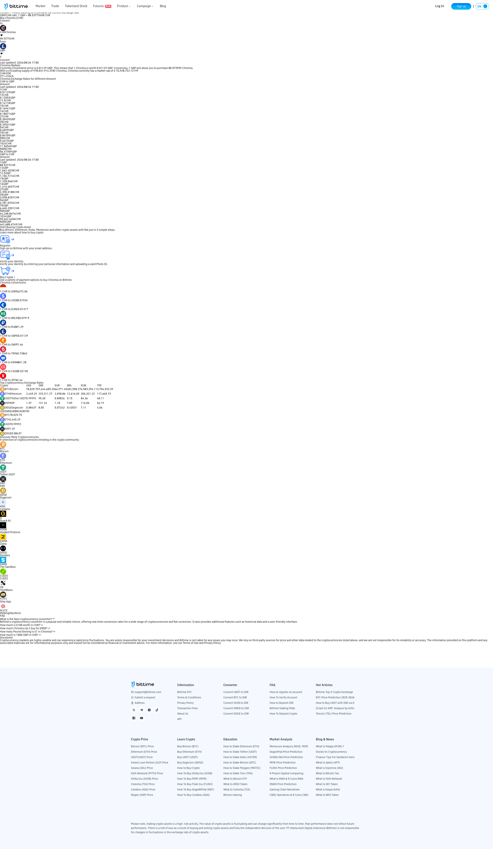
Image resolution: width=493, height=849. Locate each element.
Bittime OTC (184, 692)
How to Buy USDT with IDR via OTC (337, 703)
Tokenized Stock (76, 6)
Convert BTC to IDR (235, 697)
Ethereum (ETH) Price (144, 752)
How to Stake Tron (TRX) (238, 773)
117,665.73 (104, 394)
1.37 (29, 403)
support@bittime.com (148, 692)
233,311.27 (45, 394)
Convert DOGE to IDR (236, 713)
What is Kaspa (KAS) (328, 789)
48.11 (100, 398)
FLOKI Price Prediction (283, 768)
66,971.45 (61, 389)
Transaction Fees (187, 708)
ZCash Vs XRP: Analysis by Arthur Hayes (340, 708)
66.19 (100, 403)
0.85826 (60, 398)
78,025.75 (32, 389)
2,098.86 (60, 394)
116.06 (85, 403)
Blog (163, 6)
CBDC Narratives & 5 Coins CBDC (289, 795)
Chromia (17, 68)
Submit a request (145, 697)
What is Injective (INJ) (329, 768)
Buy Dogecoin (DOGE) (190, 762)
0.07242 (60, 407)
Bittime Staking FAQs (282, 708)
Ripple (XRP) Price (142, 795)
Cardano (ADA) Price (143, 789)
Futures (102, 6)
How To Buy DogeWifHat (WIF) (195, 789)
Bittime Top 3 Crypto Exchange (334, 692)
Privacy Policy (212, 643)
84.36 (84, 398)
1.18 (57, 403)
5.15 (69, 398)
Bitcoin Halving (232, 795)
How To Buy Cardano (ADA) (193, 795)
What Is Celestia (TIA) (236, 789)
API (179, 719)
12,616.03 (73, 394)
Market (40, 6)
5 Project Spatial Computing (286, 773)
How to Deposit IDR (281, 703)
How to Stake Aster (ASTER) (240, 757)
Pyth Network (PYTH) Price (147, 773)
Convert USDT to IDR (235, 692)
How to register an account (286, 692)
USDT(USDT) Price (142, 757)
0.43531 (72, 407)
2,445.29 (31, 394)
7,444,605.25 (47, 389)
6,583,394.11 (89, 389)
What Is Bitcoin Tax (327, 773)
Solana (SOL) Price (142, 768)
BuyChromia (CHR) (11, 18)
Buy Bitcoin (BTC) (188, 746)
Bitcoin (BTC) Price (142, 746)
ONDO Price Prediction (283, 784)
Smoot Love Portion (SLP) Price (149, 762)
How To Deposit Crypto (283, 713)
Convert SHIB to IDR (235, 703)
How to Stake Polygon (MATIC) (242, 768)
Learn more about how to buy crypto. (22, 232)
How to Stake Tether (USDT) (240, 752)
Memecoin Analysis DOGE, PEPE (289, 746)
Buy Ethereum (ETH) (189, 752)
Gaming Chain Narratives (285, 789)
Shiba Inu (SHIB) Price (144, 779)
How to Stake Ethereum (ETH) (241, 746)
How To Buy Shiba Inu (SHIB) (194, 773)
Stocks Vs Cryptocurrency (331, 752)
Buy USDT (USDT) (187, 757)
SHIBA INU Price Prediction (286, 757)
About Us (182, 713)
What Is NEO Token (327, 795)
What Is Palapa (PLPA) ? (330, 746)
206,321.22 (88, 394)
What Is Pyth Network (329, 779)
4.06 (99, 407)
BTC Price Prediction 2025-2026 (335, 697)
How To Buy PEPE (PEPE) (192, 779)
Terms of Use (191, 643)
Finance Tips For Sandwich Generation (339, 757)
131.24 (43, 403)
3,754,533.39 (105, 389)
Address (140, 703)
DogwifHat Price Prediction (286, 752)
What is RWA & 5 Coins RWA (286, 779)
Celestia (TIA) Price (143, 784)
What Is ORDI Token (235, 784)
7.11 (83, 407)
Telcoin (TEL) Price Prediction (333, 713)
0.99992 (31, 398)
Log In (439, 6)
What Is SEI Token (327, 784)
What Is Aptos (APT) (328, 762)
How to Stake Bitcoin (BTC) (239, 762)
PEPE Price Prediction (283, 762)
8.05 (41, 407)
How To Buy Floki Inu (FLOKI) (195, 784)
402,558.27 (74, 389)
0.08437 (31, 407)
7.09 (69, 403)
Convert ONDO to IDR (236, 708)
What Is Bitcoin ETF (235, 779)
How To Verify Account (283, 697)
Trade (55, 6)
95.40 (42, 398)
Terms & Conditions (189, 697)
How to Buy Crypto (188, 768)
